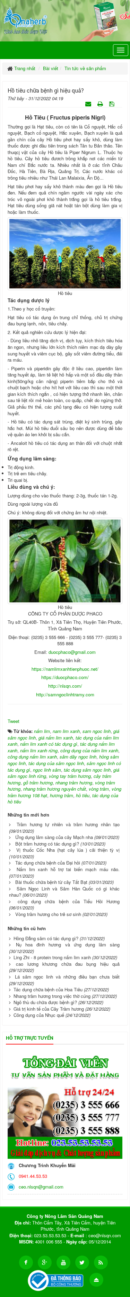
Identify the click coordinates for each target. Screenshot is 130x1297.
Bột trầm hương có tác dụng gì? (47, 843)
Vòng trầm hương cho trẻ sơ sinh (48, 914)
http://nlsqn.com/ (65, 686)
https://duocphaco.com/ (65, 677)
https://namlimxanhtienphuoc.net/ (65, 669)
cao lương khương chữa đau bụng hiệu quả (68, 964)
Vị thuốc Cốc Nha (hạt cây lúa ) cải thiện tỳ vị (68, 850)
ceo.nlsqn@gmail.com (39, 1186)
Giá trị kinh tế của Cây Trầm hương (49, 1008)
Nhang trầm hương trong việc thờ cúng (52, 996)
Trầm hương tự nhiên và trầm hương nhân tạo (68, 824)
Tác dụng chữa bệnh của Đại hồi (47, 862)
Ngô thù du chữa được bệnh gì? (45, 1002)
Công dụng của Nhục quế (39, 1015)
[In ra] (100, 103)
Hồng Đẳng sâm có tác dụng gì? (46, 938)
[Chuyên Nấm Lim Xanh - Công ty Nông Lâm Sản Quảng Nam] (25, 19)
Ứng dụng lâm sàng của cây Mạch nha (54, 837)
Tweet (13, 721)
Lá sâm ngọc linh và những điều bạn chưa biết (67, 976)
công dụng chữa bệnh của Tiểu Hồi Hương (69, 901)
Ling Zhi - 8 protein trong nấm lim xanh (52, 957)
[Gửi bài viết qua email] (89, 103)
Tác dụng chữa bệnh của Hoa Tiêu (48, 989)
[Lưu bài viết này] (112, 103)
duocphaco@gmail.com (72, 652)
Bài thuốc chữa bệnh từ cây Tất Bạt (51, 882)
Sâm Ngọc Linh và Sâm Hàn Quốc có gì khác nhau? (64, 891)
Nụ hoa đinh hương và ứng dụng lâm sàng (68, 944)
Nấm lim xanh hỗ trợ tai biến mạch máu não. (68, 869)
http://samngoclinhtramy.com (65, 694)
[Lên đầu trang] (96, 1280)
